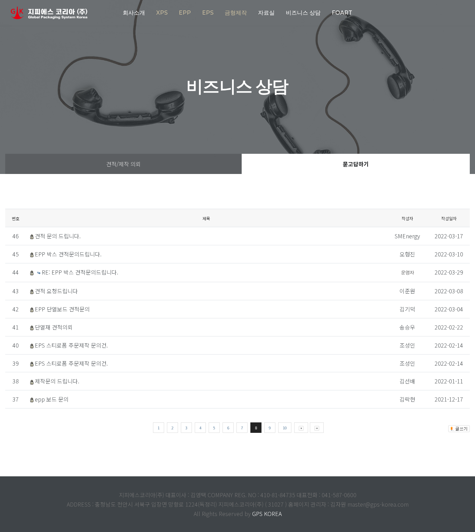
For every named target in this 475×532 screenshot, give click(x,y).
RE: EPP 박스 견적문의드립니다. (80, 272)
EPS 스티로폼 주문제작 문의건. (71, 345)
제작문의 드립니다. (57, 381)
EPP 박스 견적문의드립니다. (68, 254)
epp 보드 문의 (52, 399)
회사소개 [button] (134, 12)
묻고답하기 (356, 164)
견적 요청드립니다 (56, 291)
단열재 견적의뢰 (54, 327)
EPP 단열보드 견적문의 (62, 309)
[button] (162, 13)
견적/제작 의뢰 (123, 164)
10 (285, 427)
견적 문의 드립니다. (58, 236)
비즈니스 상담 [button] (303, 12)
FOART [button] (342, 12)
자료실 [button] (266, 12)
